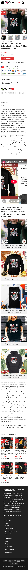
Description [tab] (4, 102)
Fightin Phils (13, 82)
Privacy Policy (9, 528)
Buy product (7, 58)
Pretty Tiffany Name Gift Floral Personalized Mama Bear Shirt (21, 477)
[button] (2, 2)
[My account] (26, 2)
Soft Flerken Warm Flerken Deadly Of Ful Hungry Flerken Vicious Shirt (20, 452)
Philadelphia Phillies (5, 83)
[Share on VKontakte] (16, 93)
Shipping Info (8, 552)
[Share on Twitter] (8, 93)
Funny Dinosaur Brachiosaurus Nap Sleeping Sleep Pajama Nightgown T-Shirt (13, 388)
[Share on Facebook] (5, 93)
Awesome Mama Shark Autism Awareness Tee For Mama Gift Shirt (7, 477)
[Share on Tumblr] (22, 93)
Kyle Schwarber (20, 82)
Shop (6, 541)
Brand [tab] (3, 105)
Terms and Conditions (11, 531)
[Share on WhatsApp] (2, 93)
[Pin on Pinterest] (14, 93)
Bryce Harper (7, 82)
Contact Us (8, 534)
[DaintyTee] (7, 89)
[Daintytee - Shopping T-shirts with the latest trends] (12, 3)
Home (2, 41)
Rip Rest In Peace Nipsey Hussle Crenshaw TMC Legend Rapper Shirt (7, 452)
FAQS (6, 544)
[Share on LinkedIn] (19, 93)
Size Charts (8, 546)
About (6, 523)
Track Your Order (9, 549)
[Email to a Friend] (11, 93)
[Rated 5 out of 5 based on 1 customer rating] (14, 52)
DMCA (7, 526)
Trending (9, 41)
